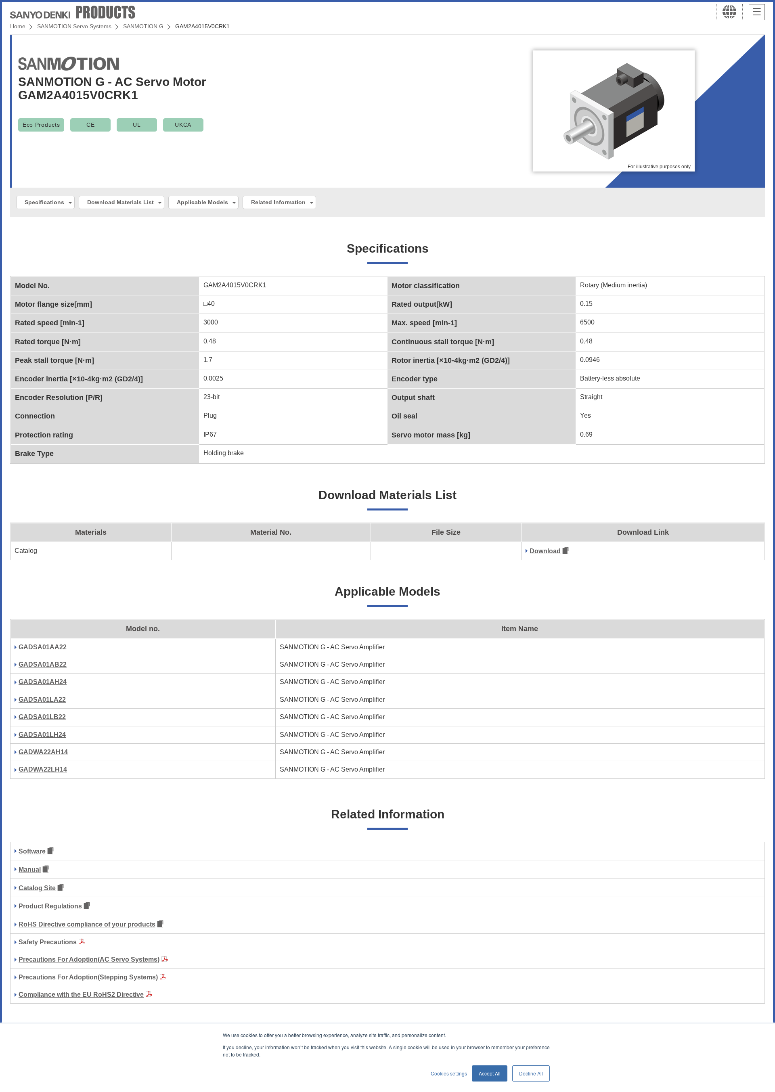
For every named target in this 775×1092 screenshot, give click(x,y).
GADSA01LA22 (42, 699)
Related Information (278, 202)
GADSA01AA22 (43, 647)
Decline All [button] (531, 1073)
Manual (30, 869)
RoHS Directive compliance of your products (87, 924)
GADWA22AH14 (43, 752)
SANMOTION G (143, 26)
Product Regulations (50, 906)
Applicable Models (202, 202)
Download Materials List (120, 202)
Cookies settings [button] (449, 1073)
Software (32, 851)
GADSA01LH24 (42, 734)
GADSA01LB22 (42, 716)
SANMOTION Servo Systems (74, 26)
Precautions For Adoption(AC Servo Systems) (89, 959)
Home (17, 26)
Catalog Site (37, 888)
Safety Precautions (48, 942)
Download (545, 551)
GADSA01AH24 (43, 681)
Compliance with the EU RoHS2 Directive (81, 994)
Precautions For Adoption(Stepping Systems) (88, 977)
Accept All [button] (490, 1073)
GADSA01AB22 (43, 664)
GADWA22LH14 (43, 769)
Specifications (44, 202)
